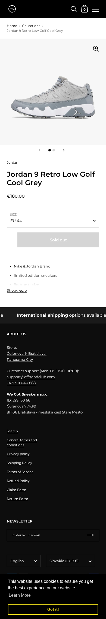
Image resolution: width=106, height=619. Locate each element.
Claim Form (16, 490)
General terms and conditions (22, 442)
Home (12, 26)
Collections (31, 26)
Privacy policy (18, 454)
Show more (17, 290)
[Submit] (90, 535)
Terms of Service (20, 472)
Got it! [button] (53, 609)
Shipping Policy (19, 463)
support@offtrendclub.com (31, 377)
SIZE (13, 214)
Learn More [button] (20, 595)
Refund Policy (18, 481)
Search (12, 431)
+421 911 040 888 (21, 383)
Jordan (12, 162)
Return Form (17, 499)
